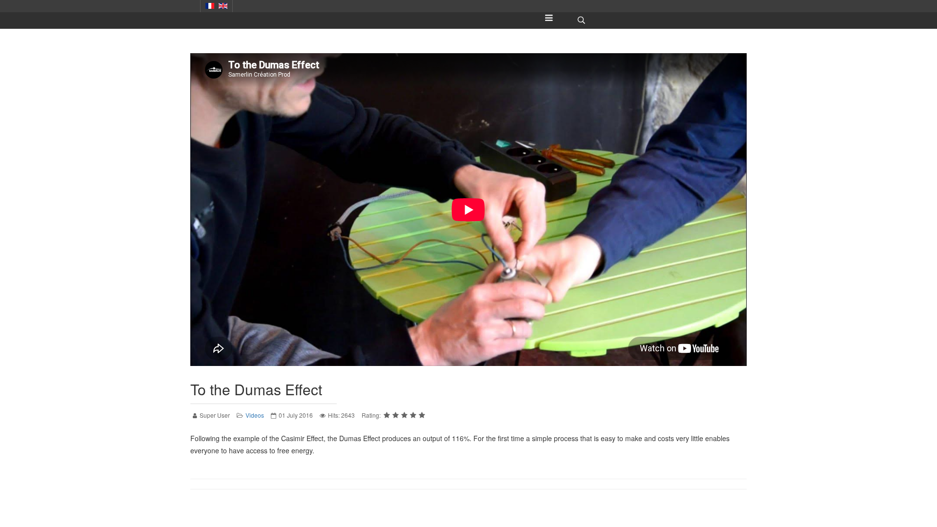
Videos (254, 415)
